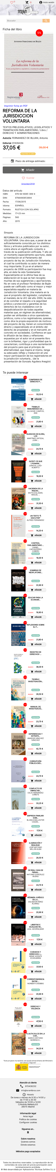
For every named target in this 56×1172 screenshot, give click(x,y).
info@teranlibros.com (30, 1090)
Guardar (29, 177)
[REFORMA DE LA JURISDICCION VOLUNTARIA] (28, 68)
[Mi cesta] (27, 2)
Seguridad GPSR (28, 184)
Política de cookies (28, 1119)
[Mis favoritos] (11, 2)
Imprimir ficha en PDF (16, 105)
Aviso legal (28, 1116)
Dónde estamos (28, 1145)
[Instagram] (28, 1132)
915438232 (30, 1086)
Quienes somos (28, 1142)
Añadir (29, 170)
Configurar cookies (28, 1122)
